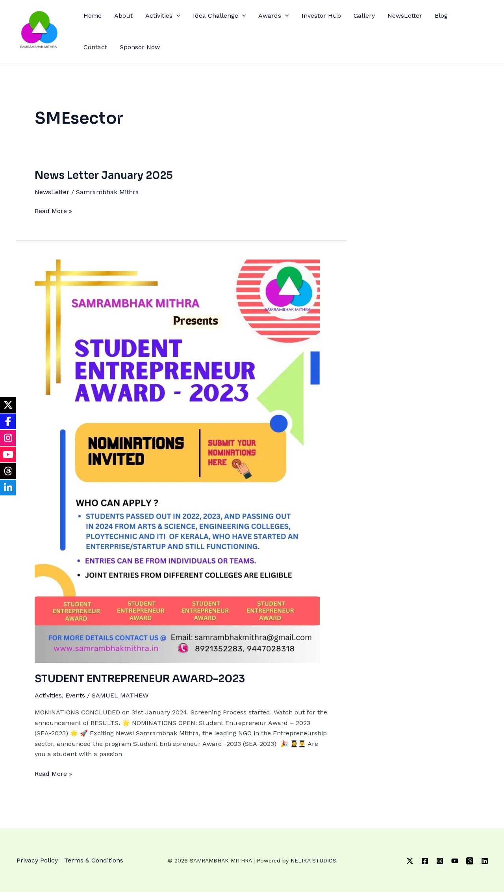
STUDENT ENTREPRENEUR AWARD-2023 (140, 678)
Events (75, 695)
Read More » (53, 210)
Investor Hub (321, 15)
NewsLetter (404, 15)
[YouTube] (454, 860)
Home (92, 15)
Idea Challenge (215, 15)
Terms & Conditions (93, 860)
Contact (95, 47)
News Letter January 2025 (104, 175)
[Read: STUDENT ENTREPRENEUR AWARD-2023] (177, 460)
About (123, 15)
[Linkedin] (484, 860)
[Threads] (469, 860)
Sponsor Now (140, 47)
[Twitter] (409, 860)
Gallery (364, 15)
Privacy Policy (37, 860)
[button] (176, 16)
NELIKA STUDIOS (313, 860)
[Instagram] (439, 860)
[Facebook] (424, 860)
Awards (269, 15)
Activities (158, 15)
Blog (441, 15)
